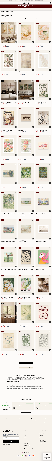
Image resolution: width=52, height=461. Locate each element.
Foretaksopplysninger (27, 433)
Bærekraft (25, 437)
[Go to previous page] (20, 367)
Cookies (40, 437)
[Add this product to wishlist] (15, 23)
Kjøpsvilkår (41, 435)
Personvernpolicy (9, 443)
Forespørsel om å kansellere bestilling (42, 441)
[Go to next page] (32, 367)
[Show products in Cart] (50, 3)
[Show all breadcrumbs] (2, 11)
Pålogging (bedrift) (27, 445)
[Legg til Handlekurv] (16, 42)
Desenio (28, 458)
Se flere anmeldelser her (26, 412)
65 (29, 367)
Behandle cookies (42, 443)
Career (25, 435)
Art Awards (26, 443)
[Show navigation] (1, 3)
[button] (47, 456)
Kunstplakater (10, 11)
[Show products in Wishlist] (48, 3)
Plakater (5, 11)
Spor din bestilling (42, 433)
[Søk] (4, 3)
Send (11, 441)
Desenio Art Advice (42, 430)
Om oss (25, 430)
